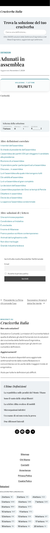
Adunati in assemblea (12, 61)
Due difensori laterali (14, 421)
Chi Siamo (25, 459)
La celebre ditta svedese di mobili (19, 404)
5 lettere (6, 502)
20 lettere (39, 526)
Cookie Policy (25, 481)
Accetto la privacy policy (17, 273)
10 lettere (6, 511)
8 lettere (6, 507)
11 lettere (23, 511)
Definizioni (5, 52)
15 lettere (6, 521)
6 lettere (23, 502)
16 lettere (22, 521)
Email (6, 264)
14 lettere (39, 516)
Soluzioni (4, 486)
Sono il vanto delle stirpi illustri (18, 398)
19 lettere (22, 526)
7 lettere (39, 502)
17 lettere (40, 521)
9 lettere (23, 507)
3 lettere (21, 497)
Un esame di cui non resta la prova (20, 415)
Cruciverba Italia (11, 11)
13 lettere (22, 516)
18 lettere (6, 526)
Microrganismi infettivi (14, 410)
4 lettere (37, 497)
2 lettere (6, 497)
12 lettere (6, 516)
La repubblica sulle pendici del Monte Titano (25, 392)
